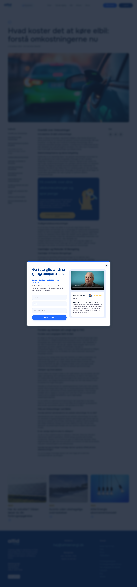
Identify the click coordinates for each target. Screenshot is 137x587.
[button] (107, 265)
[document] (68, 293)
